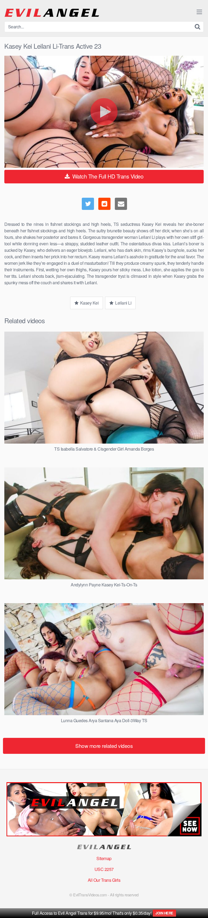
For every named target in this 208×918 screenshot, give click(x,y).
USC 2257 (104, 869)
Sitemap (104, 858)
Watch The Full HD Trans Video (107, 176)
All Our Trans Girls (104, 880)
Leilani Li (123, 303)
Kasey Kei (89, 303)
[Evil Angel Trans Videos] (51, 13)
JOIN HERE (164, 913)
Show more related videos (104, 745)
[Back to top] (198, 906)
